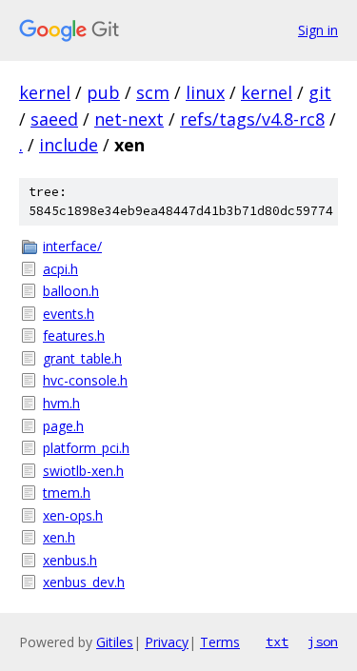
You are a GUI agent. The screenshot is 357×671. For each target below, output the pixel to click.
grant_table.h (82, 358)
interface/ (72, 246)
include (68, 144)
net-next (129, 119)
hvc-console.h (85, 380)
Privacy (166, 642)
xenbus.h (70, 560)
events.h (68, 314)
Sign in (318, 30)
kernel (44, 92)
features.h (74, 335)
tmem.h (66, 493)
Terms (220, 642)
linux (205, 92)
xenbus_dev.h (84, 582)
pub (103, 92)
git (319, 92)
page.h (63, 426)
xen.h (59, 537)
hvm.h (61, 403)
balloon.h (71, 291)
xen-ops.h (73, 515)
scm (152, 92)
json (322, 641)
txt (277, 641)
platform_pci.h (86, 448)
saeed (54, 119)
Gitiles (114, 642)
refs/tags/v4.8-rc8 (252, 119)
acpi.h (60, 269)
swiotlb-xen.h (83, 471)
